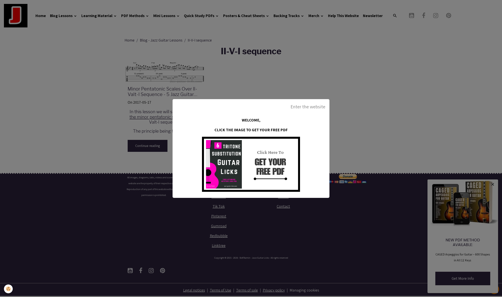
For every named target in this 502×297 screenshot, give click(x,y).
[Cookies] (8, 288)
